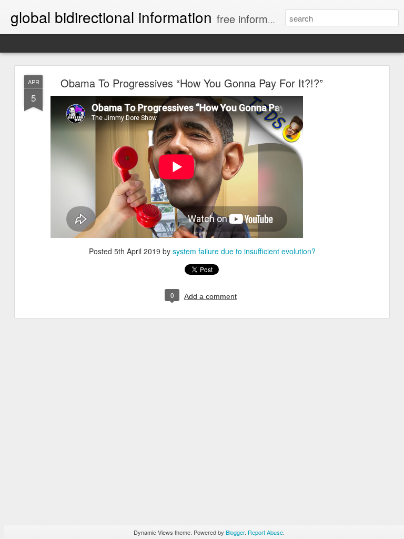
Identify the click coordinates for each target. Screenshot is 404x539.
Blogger (235, 532)
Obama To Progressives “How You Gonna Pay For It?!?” (191, 83)
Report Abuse (265, 532)
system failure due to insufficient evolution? (244, 251)
